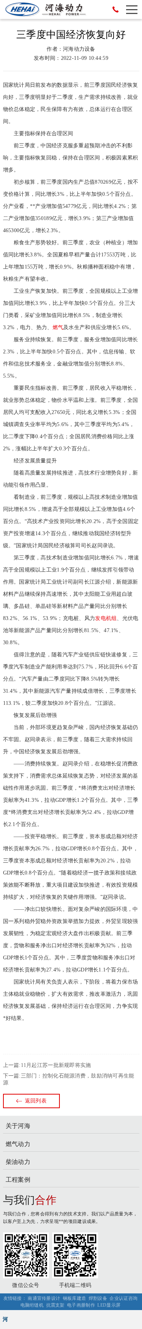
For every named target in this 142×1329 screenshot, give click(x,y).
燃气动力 (18, 1144)
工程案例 (18, 1179)
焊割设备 (98, 1298)
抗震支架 (55, 1305)
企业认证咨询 (123, 1298)
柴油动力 (18, 1162)
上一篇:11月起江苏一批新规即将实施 (47, 1065)
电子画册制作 (81, 1305)
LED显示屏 (108, 1305)
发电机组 (106, 618)
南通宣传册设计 (44, 1298)
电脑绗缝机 (32, 1305)
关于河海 (18, 1126)
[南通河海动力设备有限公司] (46, 9)
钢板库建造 (74, 1298)
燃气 (58, 327)
